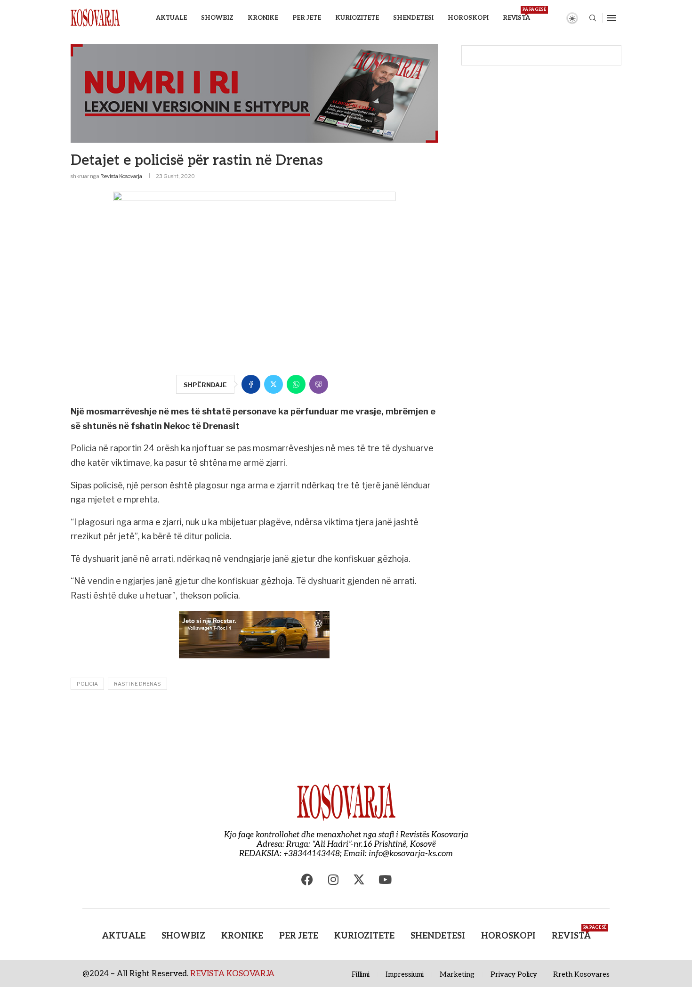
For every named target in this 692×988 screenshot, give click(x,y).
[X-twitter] (359, 879)
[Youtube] (385, 879)
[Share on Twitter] (273, 384)
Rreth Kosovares (581, 974)
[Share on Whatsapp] (296, 384)
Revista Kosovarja (121, 176)
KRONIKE (263, 18)
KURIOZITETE (357, 18)
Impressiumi (405, 974)
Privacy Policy (514, 974)
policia (87, 683)
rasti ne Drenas (137, 683)
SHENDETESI (413, 18)
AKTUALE (171, 18)
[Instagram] (333, 879)
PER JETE (306, 18)
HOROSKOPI (468, 18)
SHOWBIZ (217, 18)
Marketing (457, 974)
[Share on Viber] (318, 384)
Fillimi (361, 974)
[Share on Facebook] (250, 384)
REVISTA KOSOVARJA (232, 974)
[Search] (592, 19)
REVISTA (516, 14)
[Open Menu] (611, 18)
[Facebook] (307, 879)
